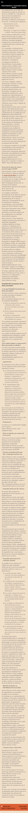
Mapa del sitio (11, 808)
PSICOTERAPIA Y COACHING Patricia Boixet (14, 6)
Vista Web (24, 808)
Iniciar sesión (23, 806)
